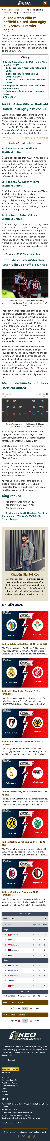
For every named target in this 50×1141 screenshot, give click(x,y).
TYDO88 (18, 1123)
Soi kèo (16, 10)
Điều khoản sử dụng (9, 1083)
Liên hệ (4, 1088)
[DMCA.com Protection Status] (10, 1069)
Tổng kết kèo (10, 97)
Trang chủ (8, 10)
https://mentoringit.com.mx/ (19, 1115)
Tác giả (4, 1091)
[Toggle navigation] (7, 3)
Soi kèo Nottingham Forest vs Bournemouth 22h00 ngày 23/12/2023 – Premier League (24, 516)
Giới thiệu (5, 1077)
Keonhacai (33, 582)
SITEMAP (5, 1094)
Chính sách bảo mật (9, 1080)
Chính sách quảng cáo (10, 1086)
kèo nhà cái (17, 130)
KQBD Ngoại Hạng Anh (28, 254)
